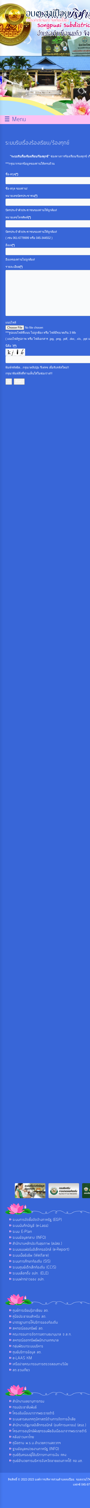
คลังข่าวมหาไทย (23, 1437)
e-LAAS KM (22, 1358)
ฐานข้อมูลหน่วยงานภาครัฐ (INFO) (36, 1449)
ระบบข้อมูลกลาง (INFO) (29, 1237)
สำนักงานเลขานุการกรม (28, 1401)
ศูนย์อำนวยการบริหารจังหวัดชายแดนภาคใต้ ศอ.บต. (48, 1460)
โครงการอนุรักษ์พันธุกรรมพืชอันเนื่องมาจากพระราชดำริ (50, 1431)
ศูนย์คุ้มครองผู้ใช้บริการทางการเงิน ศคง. (40, 1455)
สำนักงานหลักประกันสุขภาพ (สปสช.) (37, 1243)
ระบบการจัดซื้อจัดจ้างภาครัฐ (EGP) (37, 1219)
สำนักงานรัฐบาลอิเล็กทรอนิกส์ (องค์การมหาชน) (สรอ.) (49, 1425)
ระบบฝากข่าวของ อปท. (29, 1279)
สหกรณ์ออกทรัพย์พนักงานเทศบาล (36, 1340)
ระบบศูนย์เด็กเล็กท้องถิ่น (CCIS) (34, 1267)
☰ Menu (15, 119)
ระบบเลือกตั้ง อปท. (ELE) (30, 1273)
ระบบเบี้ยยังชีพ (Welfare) (31, 1255)
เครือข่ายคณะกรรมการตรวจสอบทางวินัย (40, 1364)
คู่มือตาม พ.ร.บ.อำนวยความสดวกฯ (37, 1443)
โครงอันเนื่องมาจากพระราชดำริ (33, 1413)
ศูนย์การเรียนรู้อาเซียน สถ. (31, 1310)
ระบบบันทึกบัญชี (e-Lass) (30, 1225)
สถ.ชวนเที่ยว (21, 1370)
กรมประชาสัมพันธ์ (25, 1407)
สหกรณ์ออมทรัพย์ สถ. (28, 1328)
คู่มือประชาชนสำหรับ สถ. (30, 1316)
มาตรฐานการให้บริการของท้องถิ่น (35, 1322)
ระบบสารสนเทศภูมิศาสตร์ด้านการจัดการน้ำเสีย (44, 1419)
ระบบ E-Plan (22, 1231)
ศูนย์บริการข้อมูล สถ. (27, 1352)
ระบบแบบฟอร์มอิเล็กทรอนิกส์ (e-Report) (41, 1249)
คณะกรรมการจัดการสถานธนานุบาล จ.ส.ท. (42, 1334)
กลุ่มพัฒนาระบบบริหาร (28, 1346)
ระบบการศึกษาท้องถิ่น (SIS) (31, 1261)
